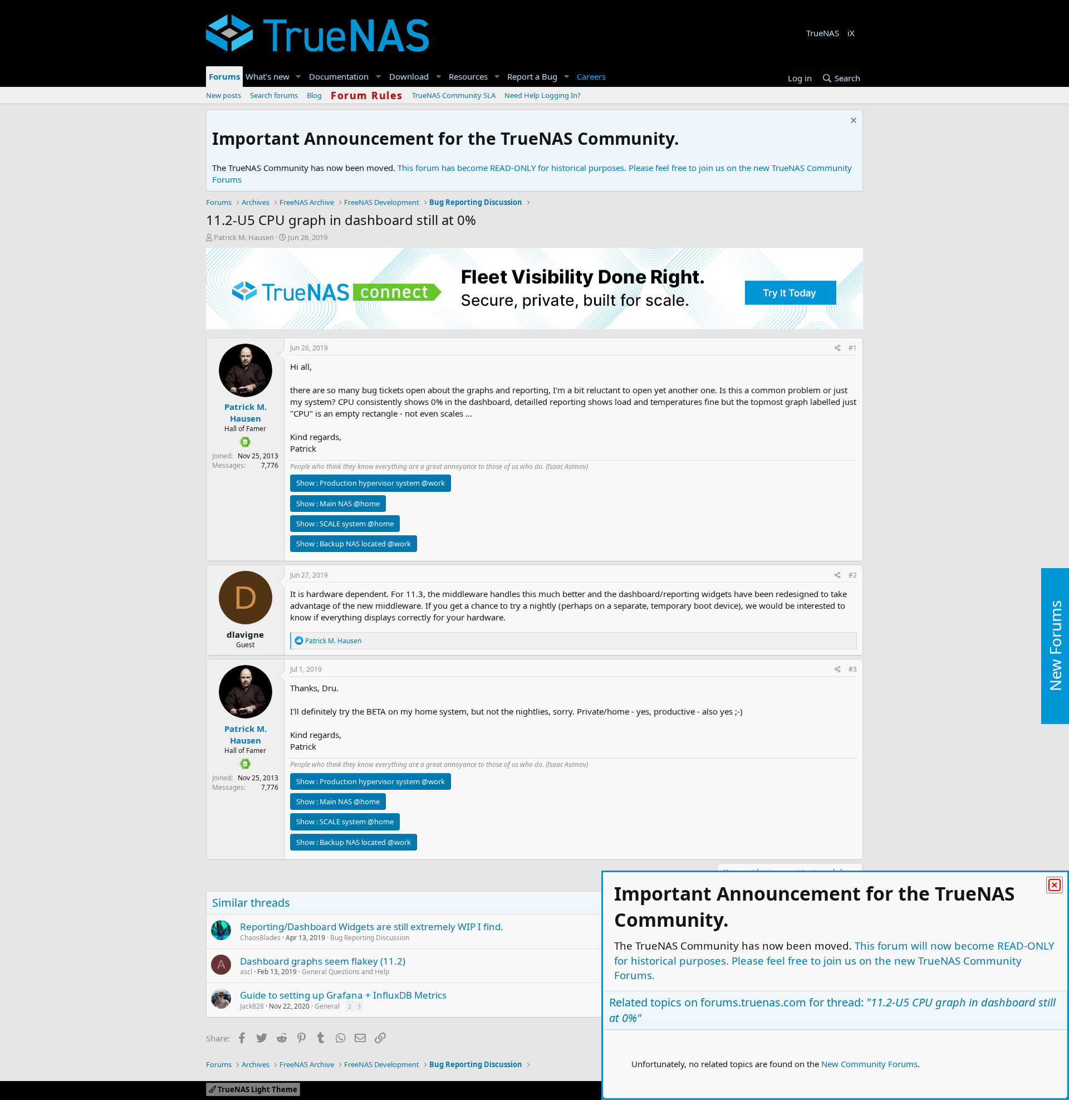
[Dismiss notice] (852, 122)
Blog (314, 95)
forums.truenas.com (753, 1002)
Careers (591, 76)
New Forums (1055, 646)
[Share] (838, 348)
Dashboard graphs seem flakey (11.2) (322, 961)
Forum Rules (367, 95)
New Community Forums (869, 1063)
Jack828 (252, 1006)
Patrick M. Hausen (244, 237)
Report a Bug (532, 76)
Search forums (274, 95)
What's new (268, 76)
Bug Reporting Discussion (369, 937)
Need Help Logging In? (542, 95)
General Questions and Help (345, 971)
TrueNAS (822, 32)
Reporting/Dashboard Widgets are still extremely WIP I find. (371, 926)
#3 (853, 669)
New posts (223, 95)
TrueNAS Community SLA (454, 95)
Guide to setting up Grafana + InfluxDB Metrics (343, 995)
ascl (246, 971)
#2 (853, 575)
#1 (853, 348)
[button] (298, 76)
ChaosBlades (260, 937)
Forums (224, 76)
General (327, 1006)
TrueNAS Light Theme (256, 1089)
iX (851, 32)
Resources (468, 76)
